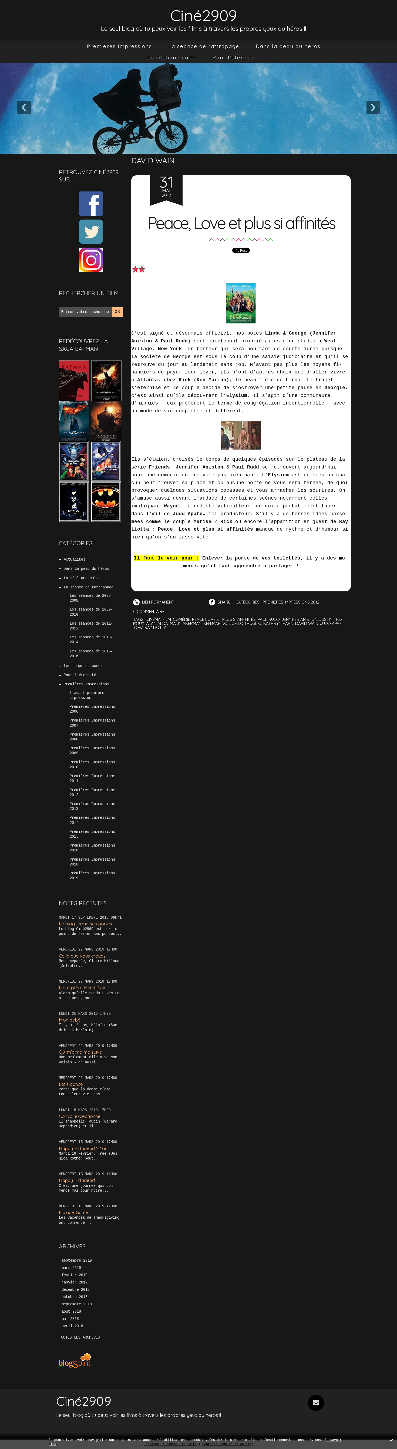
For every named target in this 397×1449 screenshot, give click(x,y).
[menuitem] (119, 46)
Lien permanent (157, 602)
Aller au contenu (27, 11)
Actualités (74, 559)
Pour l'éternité (233, 57)
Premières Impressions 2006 (92, 709)
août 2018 (71, 1311)
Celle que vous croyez (82, 956)
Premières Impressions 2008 (92, 737)
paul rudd (269, 619)
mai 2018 (70, 1319)
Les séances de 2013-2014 (91, 639)
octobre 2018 (75, 1297)
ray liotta (155, 627)
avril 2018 (72, 1326)
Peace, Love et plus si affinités (241, 222)
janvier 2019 (75, 1282)
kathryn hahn (278, 623)
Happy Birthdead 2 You (83, 1148)
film (167, 619)
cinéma (153, 619)
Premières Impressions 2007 (92, 722)
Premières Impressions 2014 (92, 820)
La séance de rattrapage (204, 46)
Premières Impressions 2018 (92, 862)
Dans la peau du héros (288, 46)
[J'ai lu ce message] (391, 1440)
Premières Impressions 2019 (92, 875)
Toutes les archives (79, 1337)
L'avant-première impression (87, 695)
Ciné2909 (203, 15)
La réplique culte (171, 57)
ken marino (215, 623)
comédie (181, 619)
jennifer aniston (299, 619)
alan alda (157, 623)
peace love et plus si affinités (224, 619)
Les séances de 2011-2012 (91, 626)
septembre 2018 (77, 1304)
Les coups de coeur (83, 666)
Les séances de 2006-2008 (91, 598)
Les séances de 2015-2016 (91, 653)
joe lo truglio (245, 623)
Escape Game (73, 1212)
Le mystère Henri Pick (82, 987)
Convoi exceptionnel (80, 1116)
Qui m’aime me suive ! (81, 1052)
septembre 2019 (77, 1260)
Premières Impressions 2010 (92, 764)
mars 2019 (71, 1268)
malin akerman (185, 623)
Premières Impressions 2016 (92, 847)
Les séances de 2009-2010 (91, 611)
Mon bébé (69, 1020)
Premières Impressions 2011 (92, 778)
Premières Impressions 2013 (92, 806)
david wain (306, 623)
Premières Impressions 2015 (92, 834)
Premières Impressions (119, 46)
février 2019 (75, 1275)
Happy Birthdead (77, 1180)
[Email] (316, 1403)
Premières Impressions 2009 (92, 750)
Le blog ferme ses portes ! (86, 923)
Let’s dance (71, 1084)
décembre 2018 (76, 1290)
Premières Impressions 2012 (92, 792)
